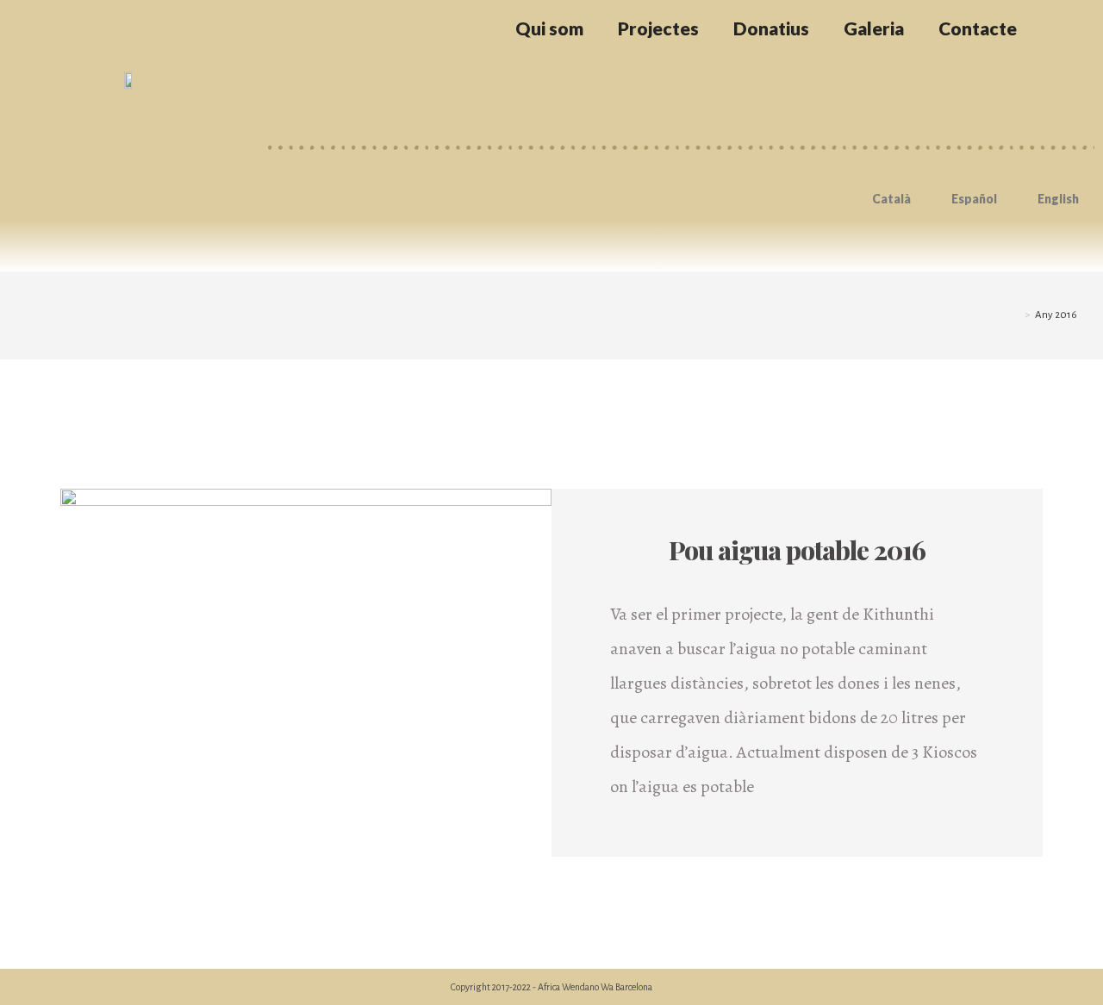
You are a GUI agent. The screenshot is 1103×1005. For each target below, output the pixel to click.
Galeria (874, 28)
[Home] (1015, 315)
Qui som (549, 28)
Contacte (977, 28)
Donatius (771, 28)
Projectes (658, 28)
